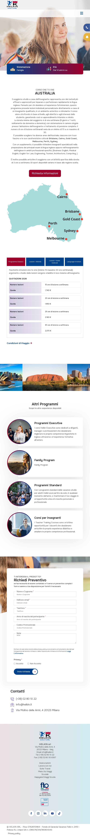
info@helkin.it (24, 704)
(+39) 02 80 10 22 (26, 698)
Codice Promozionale (26, 625)
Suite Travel (45, 768)
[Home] (12, 4)
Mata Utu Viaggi (45, 771)
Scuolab (45, 774)
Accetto (21, 663)
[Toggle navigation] (81, 13)
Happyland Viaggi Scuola (44, 777)
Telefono (21, 608)
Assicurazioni (45, 763)
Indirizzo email (23, 600)
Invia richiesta (23, 671)
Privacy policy (14, 833)
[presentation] (4, 39)
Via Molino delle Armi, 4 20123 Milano (38, 710)
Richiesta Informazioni (45, 173)
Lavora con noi (44, 766)
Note (19, 633)
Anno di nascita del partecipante (31, 616)
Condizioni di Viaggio (18, 343)
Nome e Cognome (25, 591)
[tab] (16, 262)
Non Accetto (35, 663)
